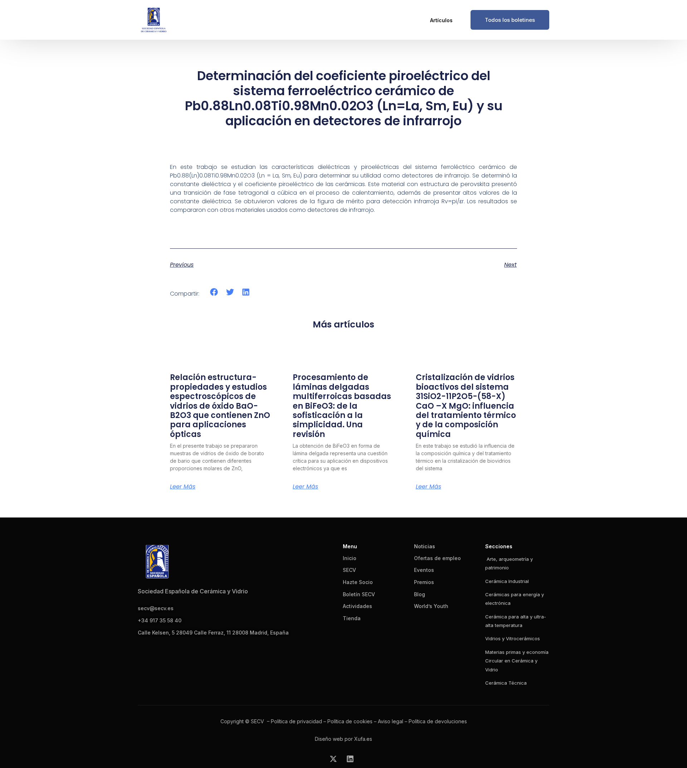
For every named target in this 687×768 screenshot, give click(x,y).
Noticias (424, 546)
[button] (214, 292)
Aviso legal (390, 721)
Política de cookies (349, 721)
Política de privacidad (296, 721)
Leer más (182, 487)
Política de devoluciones (438, 721)
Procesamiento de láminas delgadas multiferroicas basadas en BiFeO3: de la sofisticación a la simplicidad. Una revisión (342, 405)
